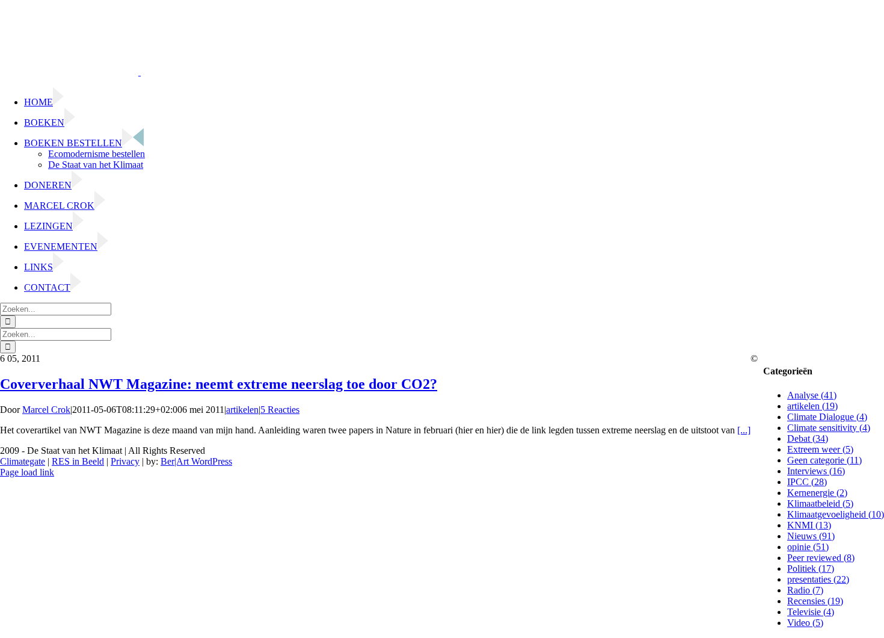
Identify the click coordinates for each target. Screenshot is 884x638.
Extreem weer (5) (820, 449)
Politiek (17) (810, 568)
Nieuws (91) (811, 536)
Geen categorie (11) (824, 460)
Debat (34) (807, 438)
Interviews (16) (816, 471)
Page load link (27, 472)
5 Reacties (279, 409)
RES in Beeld (78, 461)
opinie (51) (808, 547)
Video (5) (805, 623)
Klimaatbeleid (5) (820, 503)
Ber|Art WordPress (196, 461)
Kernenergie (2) (817, 493)
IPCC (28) (807, 482)
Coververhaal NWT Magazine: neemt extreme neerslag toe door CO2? (218, 384)
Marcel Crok (46, 409)
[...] (743, 430)
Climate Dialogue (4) (827, 417)
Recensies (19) (815, 601)
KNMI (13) (809, 525)
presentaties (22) (818, 579)
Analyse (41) (811, 395)
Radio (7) (805, 590)
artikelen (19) (812, 406)
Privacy (125, 461)
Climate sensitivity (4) (828, 428)
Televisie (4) (810, 612)
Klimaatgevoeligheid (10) (835, 514)
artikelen (242, 409)
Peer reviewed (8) (821, 558)
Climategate (22, 461)
